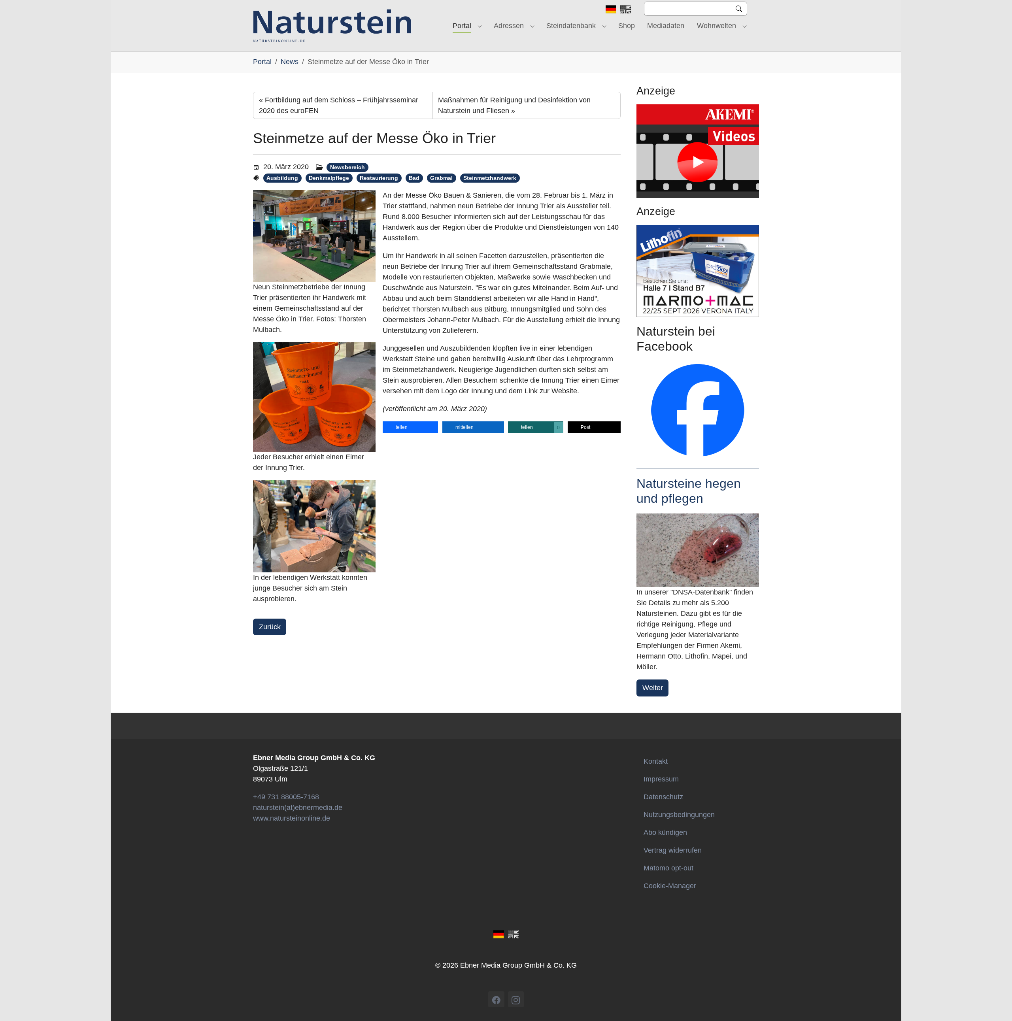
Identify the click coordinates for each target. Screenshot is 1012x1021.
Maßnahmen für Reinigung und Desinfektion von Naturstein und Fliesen (514, 105)
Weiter (652, 688)
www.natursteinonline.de (291, 818)
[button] (410, 427)
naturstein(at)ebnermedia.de (297, 808)
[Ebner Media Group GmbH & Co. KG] (332, 25)
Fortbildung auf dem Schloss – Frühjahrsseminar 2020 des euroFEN (338, 105)
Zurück (270, 627)
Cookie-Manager (670, 886)
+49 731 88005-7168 (286, 797)
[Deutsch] (611, 9)
